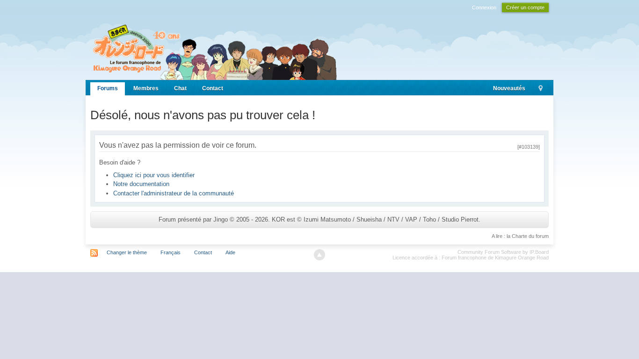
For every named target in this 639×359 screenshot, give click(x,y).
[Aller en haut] (319, 254)
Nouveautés (509, 88)
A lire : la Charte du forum (520, 236)
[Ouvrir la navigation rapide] (540, 88)
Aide (230, 252)
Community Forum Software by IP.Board (503, 252)
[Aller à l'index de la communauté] (213, 47)
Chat (180, 88)
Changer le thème (127, 252)
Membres (146, 88)
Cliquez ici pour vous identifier (154, 175)
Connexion (484, 7)
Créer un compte (525, 7)
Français (170, 252)
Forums (107, 88)
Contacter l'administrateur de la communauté (173, 193)
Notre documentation (141, 183)
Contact (212, 88)
